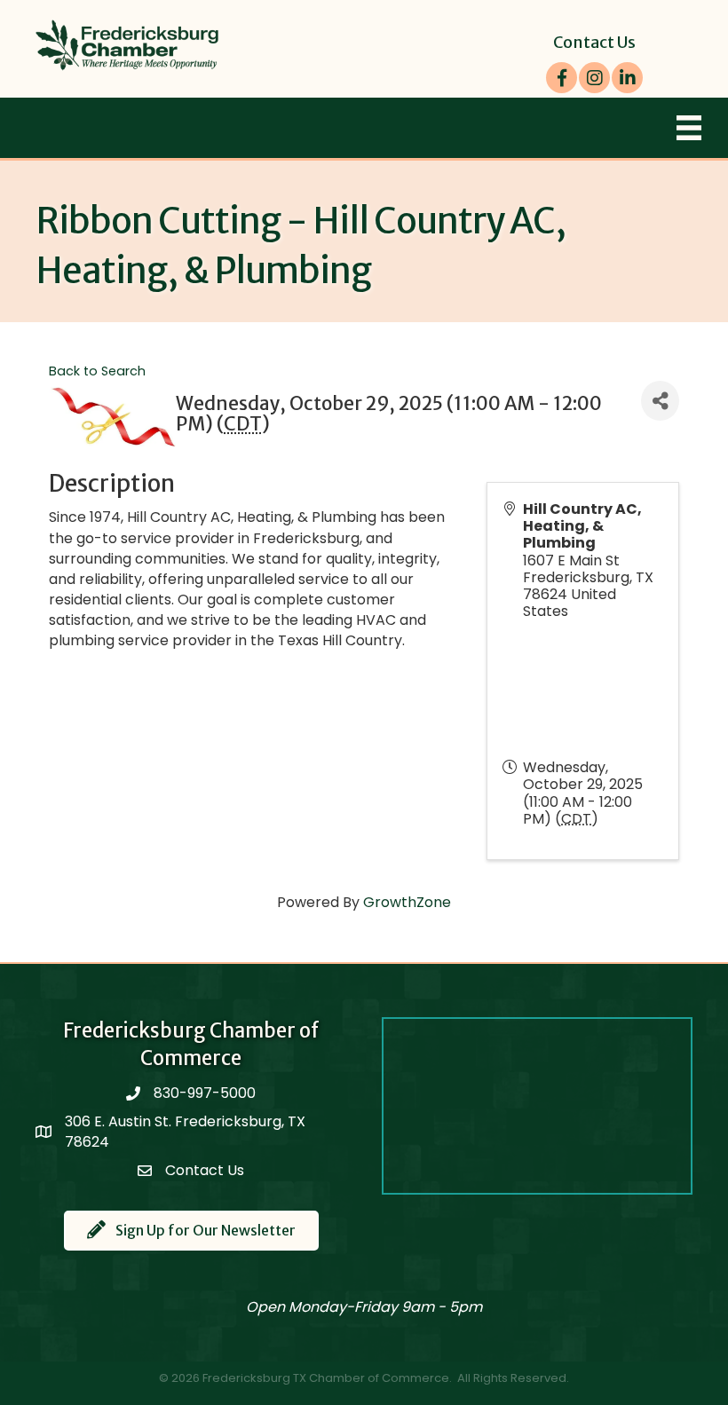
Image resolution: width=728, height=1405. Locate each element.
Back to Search (97, 371)
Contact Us (594, 42)
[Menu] (689, 128)
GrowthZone (407, 902)
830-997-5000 (205, 1093)
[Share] (660, 401)
